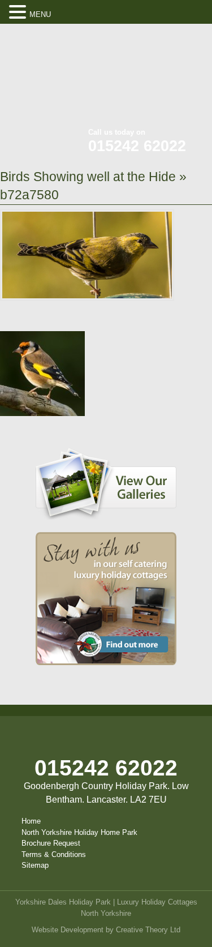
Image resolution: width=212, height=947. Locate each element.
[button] (19, 12)
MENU (40, 14)
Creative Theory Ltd (148, 929)
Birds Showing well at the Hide (88, 176)
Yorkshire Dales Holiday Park (63, 902)
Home (31, 821)
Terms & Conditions (53, 854)
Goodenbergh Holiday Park (56, 79)
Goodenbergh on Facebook (139, 40)
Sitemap (35, 865)
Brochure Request (50, 843)
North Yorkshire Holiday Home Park (79, 832)
